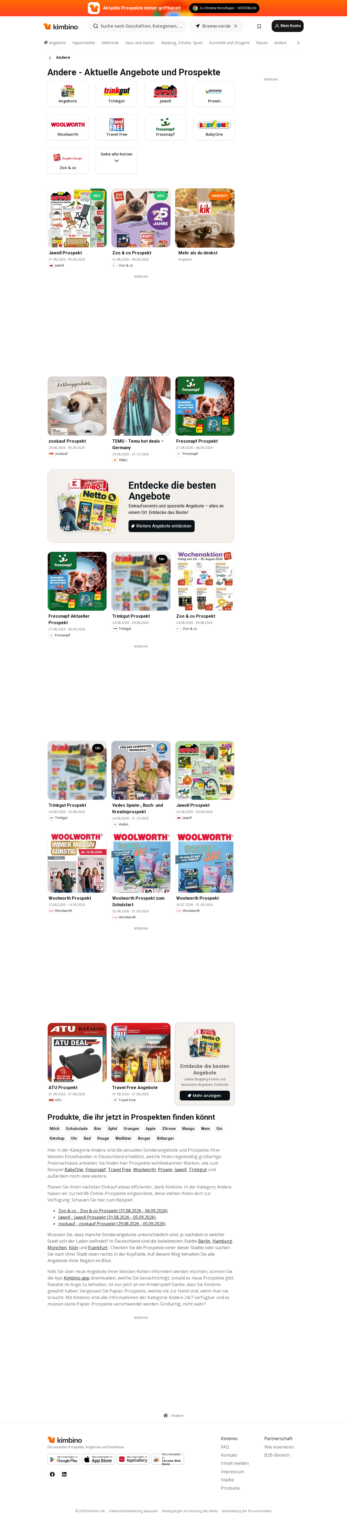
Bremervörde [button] (217, 26)
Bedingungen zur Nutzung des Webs (190, 1511)
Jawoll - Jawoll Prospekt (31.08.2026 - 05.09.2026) (107, 1217)
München (57, 1248)
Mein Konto (290, 26)
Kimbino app (76, 1278)
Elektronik (110, 42)
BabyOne (74, 1170)
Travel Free (119, 1170)
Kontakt (229, 1455)
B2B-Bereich (277, 1455)
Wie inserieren (279, 1447)
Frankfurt (98, 1248)
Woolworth (144, 1170)
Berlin (204, 1241)
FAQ (225, 1447)
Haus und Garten (140, 42)
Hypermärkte (83, 42)
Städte (227, 1480)
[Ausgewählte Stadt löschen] (235, 26)
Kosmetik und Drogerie (229, 42)
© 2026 (90, 1511)
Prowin (165, 1170)
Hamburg (222, 1241)
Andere (280, 42)
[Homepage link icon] (165, 1415)
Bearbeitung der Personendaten (247, 1511)
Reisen (262, 42)
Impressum (232, 1472)
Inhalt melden (235, 1463)
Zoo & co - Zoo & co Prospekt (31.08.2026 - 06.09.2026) (113, 1211)
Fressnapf (95, 1170)
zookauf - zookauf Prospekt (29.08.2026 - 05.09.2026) (111, 1224)
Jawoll (181, 1170)
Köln (73, 1248)
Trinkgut (198, 1170)
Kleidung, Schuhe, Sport (182, 42)
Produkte (230, 1488)
